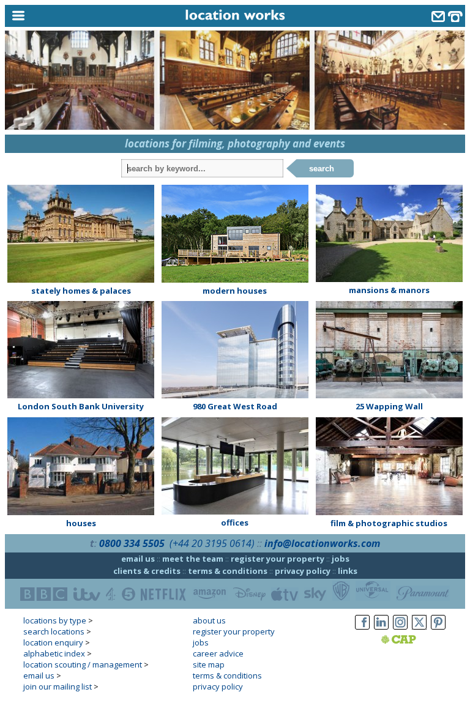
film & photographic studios (388, 523)
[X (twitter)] (419, 629)
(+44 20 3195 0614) (212, 543)
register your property (277, 558)
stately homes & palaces (81, 290)
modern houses (235, 290)
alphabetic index (54, 653)
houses (81, 523)
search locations (53, 631)
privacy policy (302, 570)
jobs (340, 558)
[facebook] (362, 629)
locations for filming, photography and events (235, 143)
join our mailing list (57, 686)
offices (234, 522)
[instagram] (400, 629)
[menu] (63, 16)
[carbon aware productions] (414, 640)
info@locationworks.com (322, 543)
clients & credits (147, 570)
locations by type (54, 620)
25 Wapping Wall (389, 406)
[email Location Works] (438, 17)
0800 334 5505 (132, 543)
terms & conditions (227, 570)
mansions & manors (389, 290)
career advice (218, 653)
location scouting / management (82, 664)
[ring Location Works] (455, 17)
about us (209, 620)
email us (138, 558)
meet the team (192, 558)
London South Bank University (81, 406)
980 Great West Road (235, 406)
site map (209, 664)
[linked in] (381, 629)
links (347, 570)
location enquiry (53, 642)
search (321, 168)
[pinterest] (438, 629)
